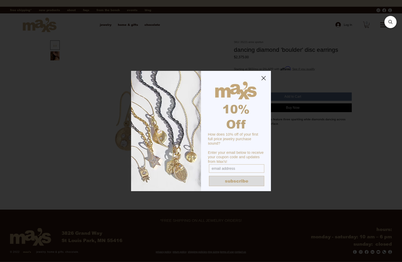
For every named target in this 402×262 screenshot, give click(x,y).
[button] (264, 78)
